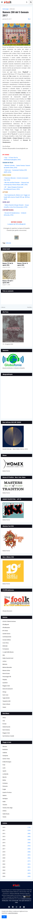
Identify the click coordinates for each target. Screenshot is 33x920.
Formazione (6, 649)
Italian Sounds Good (8, 658)
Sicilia (4, 801)
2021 (16, 861)
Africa (4, 717)
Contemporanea (7, 636)
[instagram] (16, 907)
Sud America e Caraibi (8, 736)
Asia (4, 720)
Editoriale (12, 9)
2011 (16, 830)
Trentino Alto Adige (7, 807)
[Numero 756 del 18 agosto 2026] (23, 257)
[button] (2, 2)
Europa (4, 723)
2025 (16, 873)
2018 (16, 852)
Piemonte (5, 786)
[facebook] (9, 907)
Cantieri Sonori (6, 633)
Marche (5, 777)
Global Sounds (6, 727)
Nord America (6, 730)
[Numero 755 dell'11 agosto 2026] (9, 274)
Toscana (5, 804)
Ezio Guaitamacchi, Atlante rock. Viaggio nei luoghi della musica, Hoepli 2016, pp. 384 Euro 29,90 (17, 197)
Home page (6, 9)
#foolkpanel (6, 624)
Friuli (4, 764)
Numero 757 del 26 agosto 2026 (8, 264)
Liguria (4, 771)
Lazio (4, 768)
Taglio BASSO (6, 698)
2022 (16, 864)
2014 (16, 839)
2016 (16, 845)
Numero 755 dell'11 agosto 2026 (8, 281)
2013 (16, 836)
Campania (5, 755)
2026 (16, 876)
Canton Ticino (6, 758)
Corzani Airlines (7, 640)
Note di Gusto (6, 673)
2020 (16, 858)
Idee (4, 655)
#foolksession (6, 627)
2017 (16, 849)
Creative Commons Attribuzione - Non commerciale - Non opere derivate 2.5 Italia (16, 900)
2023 (16, 867)
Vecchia (29, 307)
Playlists (5, 679)
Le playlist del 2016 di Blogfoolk (17, 224)
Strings (4, 692)
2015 (16, 842)
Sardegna (5, 798)
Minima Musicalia (7, 667)
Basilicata (5, 749)
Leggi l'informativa (13, 913)
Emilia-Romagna (7, 761)
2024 (16, 870)
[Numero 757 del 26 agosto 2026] (9, 257)
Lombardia (5, 774)
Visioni (4, 707)
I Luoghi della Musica (8, 652)
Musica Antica (6, 670)
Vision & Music (6, 704)
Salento (5, 795)
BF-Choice (5, 630)
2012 (16, 833)
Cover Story (6, 643)
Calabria (5, 752)
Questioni (5, 682)
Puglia (4, 789)
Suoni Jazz (5, 695)
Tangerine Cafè (6, 701)
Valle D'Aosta (6, 814)
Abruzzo (5, 746)
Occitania (5, 783)
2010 (16, 827)
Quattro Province (7, 792)
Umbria (4, 810)
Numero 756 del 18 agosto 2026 (22, 264)
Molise (4, 780)
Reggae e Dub (6, 685)
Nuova (3, 307)
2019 (16, 855)
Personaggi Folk (7, 676)
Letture (4, 661)
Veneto (4, 817)
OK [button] (4, 917)
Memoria (5, 664)
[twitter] (20, 907)
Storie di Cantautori (8, 688)
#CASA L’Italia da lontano (9, 621)
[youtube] (24, 907)
